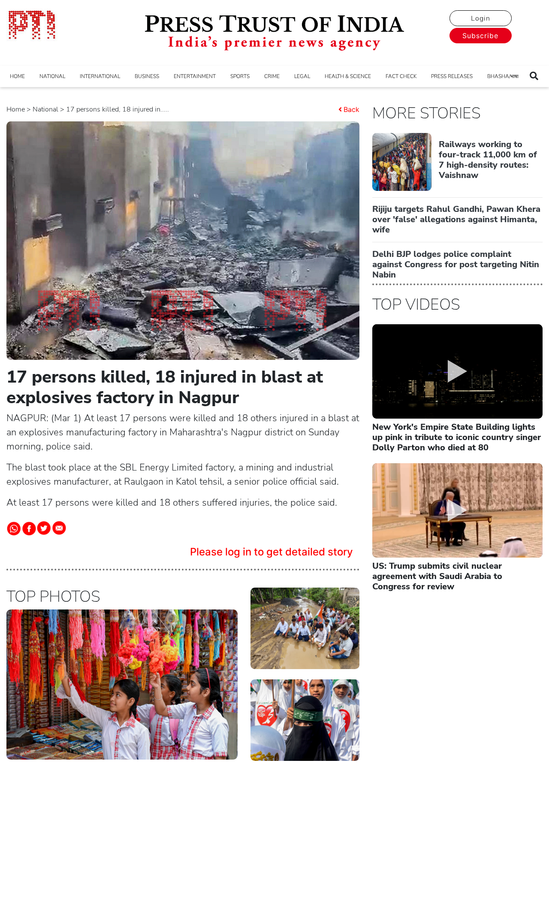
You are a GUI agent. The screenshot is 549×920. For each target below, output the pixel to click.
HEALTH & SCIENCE (348, 76)
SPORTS (240, 76)
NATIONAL (52, 76)
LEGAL (302, 76)
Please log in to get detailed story (271, 552)
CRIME (272, 76)
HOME (17, 76)
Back (351, 109)
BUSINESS (147, 76)
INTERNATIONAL (100, 76)
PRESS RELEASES (452, 76)
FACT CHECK (401, 76)
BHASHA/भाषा (503, 76)
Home (15, 109)
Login (480, 18)
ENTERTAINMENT (195, 76)
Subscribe (480, 35)
